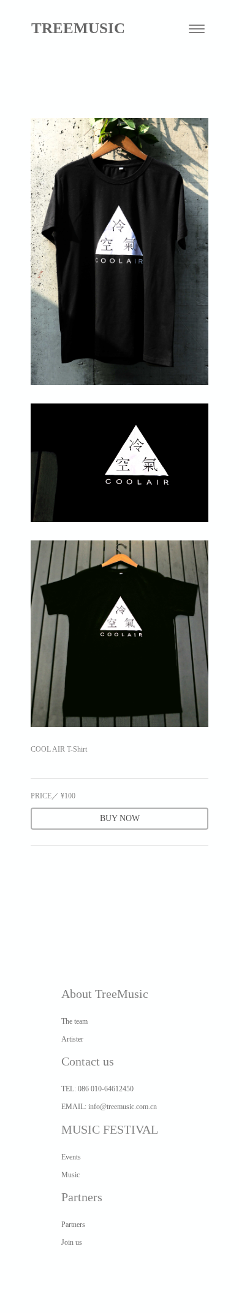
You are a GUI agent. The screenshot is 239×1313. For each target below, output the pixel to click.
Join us (71, 1242)
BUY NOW (120, 818)
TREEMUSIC (78, 28)
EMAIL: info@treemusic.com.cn (109, 1106)
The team (74, 1021)
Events (71, 1157)
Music (70, 1175)
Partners (73, 1224)
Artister (72, 1039)
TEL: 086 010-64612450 (97, 1089)
